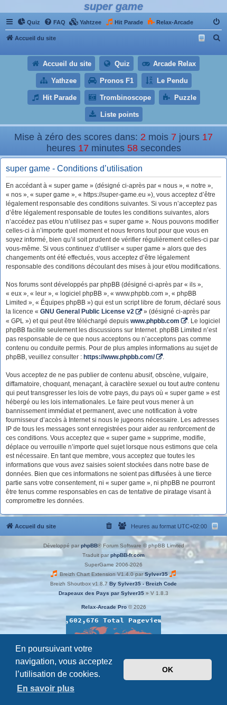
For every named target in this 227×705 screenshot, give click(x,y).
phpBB (89, 545)
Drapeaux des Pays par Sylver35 (101, 593)
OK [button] (167, 669)
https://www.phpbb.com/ (119, 357)
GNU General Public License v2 (87, 311)
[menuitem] (28, 22)
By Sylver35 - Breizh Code (143, 584)
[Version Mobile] (203, 38)
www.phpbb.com (154, 321)
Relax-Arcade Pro (104, 607)
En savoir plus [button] (45, 688)
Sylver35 (156, 574)
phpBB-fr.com (127, 555)
